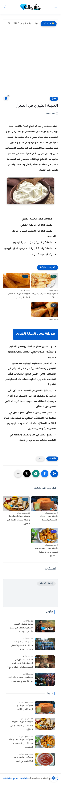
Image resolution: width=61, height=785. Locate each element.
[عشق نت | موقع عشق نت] (30, 7)
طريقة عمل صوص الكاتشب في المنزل (23, 759)
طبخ (54, 99)
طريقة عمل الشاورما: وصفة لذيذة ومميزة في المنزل (18, 520)
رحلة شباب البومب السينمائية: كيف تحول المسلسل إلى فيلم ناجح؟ (20, 664)
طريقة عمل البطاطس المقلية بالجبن (19, 296)
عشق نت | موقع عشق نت (16, 778)
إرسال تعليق (46, 583)
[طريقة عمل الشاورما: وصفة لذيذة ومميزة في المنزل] (45, 724)
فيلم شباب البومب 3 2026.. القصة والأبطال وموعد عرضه (21, 24)
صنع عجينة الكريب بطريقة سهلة (45, 296)
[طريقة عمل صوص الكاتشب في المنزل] (45, 759)
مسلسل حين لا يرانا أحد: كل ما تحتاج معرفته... (20, 679)
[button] (44, 473)
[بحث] (5, 7)
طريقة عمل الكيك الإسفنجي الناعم (49, 518)
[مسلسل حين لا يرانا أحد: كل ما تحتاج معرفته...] (45, 679)
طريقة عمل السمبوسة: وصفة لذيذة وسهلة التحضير (46, 552)
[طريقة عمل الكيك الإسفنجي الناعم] (45, 707)
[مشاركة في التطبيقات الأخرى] (18, 473)
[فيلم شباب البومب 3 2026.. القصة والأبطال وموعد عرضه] (45, 644)
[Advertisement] (30, 64)
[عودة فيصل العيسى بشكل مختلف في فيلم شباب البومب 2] (45, 626)
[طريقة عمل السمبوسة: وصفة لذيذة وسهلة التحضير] (45, 741)
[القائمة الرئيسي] (56, 7)
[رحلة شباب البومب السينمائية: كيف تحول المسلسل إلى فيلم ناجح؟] (45, 661)
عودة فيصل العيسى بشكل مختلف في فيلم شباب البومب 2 (21, 628)
